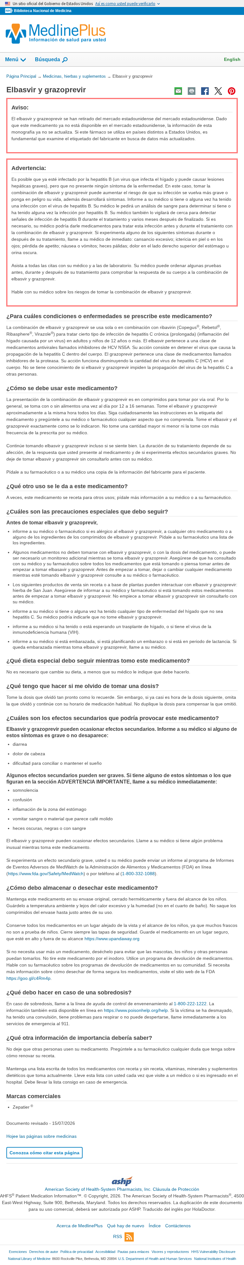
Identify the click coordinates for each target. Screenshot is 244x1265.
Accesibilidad (105, 1252)
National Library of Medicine (29, 1259)
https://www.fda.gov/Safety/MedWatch (46, 873)
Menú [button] (11, 59)
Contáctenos (178, 1225)
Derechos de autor (43, 1252)
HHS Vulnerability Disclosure (213, 1252)
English (232, 59)
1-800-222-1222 (190, 1003)
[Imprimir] (192, 91)
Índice (155, 1225)
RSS (117, 1236)
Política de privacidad (76, 1252)
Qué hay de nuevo (125, 1225)
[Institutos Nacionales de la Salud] (9, 11)
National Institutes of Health (215, 1259)
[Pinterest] (232, 91)
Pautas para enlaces (133, 1252)
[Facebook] (205, 91)
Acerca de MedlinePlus (80, 1225)
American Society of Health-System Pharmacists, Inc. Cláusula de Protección (122, 1189)
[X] (218, 91)
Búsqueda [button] (47, 61)
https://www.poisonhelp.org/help (136, 1010)
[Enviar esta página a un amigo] (178, 91)
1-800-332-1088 (138, 873)
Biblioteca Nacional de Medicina (42, 11)
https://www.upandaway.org (112, 938)
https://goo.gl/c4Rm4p (28, 978)
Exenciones (18, 1252)
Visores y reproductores (170, 1252)
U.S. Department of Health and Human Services (155, 1259)
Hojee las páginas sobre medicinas (41, 1136)
